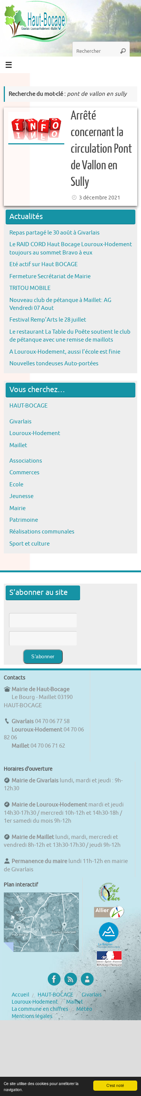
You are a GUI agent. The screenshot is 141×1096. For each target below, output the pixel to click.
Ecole (16, 484)
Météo (84, 1009)
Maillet (18, 445)
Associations (25, 460)
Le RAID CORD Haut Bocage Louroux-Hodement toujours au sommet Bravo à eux (70, 248)
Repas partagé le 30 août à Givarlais (54, 232)
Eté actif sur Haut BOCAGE (43, 264)
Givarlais (20, 421)
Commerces (24, 472)
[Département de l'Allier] (109, 917)
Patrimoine (23, 520)
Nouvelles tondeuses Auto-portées (54, 363)
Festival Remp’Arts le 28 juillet (47, 319)
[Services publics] (109, 964)
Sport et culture (29, 543)
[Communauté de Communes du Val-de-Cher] (109, 902)
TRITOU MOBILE (30, 288)
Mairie (17, 508)
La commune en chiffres (40, 1009)
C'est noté (115, 1085)
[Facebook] (54, 979)
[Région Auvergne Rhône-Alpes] (109, 947)
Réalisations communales (41, 531)
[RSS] (70, 979)
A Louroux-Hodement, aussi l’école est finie (64, 352)
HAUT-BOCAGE (28, 405)
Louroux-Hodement (34, 433)
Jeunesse (21, 496)
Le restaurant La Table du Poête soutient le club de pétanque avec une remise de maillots (69, 335)
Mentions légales (32, 1016)
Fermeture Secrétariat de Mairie (50, 276)
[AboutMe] (87, 979)
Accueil (20, 995)
